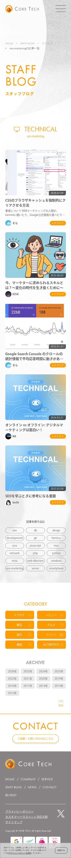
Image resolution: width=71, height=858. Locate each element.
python (56, 553)
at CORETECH (51, 644)
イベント (51, 634)
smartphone (56, 568)
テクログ (47, 43)
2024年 (43, 671)
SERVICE (47, 779)
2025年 (27, 671)
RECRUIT (11, 795)
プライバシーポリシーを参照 (20, 853)
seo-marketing (14, 568)
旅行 (19, 634)
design (56, 530)
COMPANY (28, 779)
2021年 (27, 678)
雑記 (19, 624)
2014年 (43, 685)
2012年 (12, 693)
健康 (19, 644)
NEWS (32, 787)
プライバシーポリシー (19, 811)
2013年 (59, 685)
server (35, 568)
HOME (9, 43)
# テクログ (58, 223)
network (15, 553)
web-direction (35, 560)
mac (56, 545)
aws (14, 530)
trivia (14, 560)
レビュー (51, 615)
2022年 (12, 678)
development (15, 538)
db (35, 530)
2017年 (27, 685)
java (14, 545)
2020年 (43, 678)
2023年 (59, 671)
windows (56, 560)
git (35, 538)
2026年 (12, 671)
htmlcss (56, 538)
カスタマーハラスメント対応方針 (26, 816)
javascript (35, 545)
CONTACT (50, 787)
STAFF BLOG (27, 43)
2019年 (59, 678)
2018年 (12, 685)
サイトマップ (13, 822)
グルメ (51, 624)
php (35, 553)
